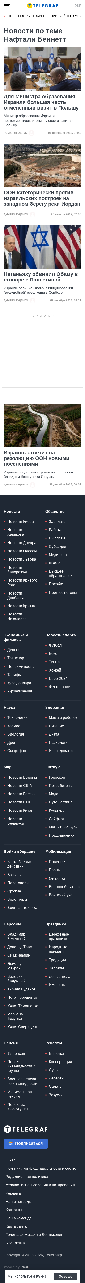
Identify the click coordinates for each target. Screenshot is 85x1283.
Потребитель (60, 786)
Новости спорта (60, 635)
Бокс (53, 654)
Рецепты (53, 1043)
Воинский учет (61, 895)
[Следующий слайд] (80, 16)
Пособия (56, 584)
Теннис (55, 662)
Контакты (14, 1210)
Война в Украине (19, 852)
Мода (53, 794)
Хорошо (65, 1276)
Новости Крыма (21, 606)
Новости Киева (20, 522)
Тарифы (14, 675)
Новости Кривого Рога (22, 582)
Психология (59, 743)
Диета (54, 734)
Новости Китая (20, 810)
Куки (40, 1276)
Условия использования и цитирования (40, 1185)
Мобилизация (58, 852)
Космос (13, 726)
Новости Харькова (15, 532)
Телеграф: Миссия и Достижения (34, 1235)
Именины (57, 985)
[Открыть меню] (7, 6)
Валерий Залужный (16, 978)
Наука (9, 707)
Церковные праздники (59, 936)
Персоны (12, 924)
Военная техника (22, 908)
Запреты (56, 968)
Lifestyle (52, 767)
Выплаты (57, 538)
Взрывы (14, 875)
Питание (56, 726)
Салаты (56, 1086)
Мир (8, 767)
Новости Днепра (21, 543)
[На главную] (42, 6)
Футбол (55, 645)
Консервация (60, 1062)
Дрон (11, 743)
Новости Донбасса (15, 595)
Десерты (56, 1078)
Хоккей (55, 670)
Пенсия (11, 1043)
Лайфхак (56, 819)
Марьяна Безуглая (15, 1016)
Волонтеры (17, 899)
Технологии (17, 718)
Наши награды (19, 1202)
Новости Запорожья (17, 570)
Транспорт (16, 658)
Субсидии (57, 547)
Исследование (62, 751)
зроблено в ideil (16, 1267)
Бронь (54, 870)
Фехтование (59, 687)
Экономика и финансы (16, 637)
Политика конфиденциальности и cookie (41, 1168)
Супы (54, 1070)
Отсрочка (57, 878)
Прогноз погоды (63, 593)
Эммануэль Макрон (17, 966)
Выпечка (56, 1053)
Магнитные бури (63, 827)
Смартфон (16, 751)
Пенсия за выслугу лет (17, 1107)
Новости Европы (22, 777)
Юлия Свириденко (23, 1027)
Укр (78, 6)
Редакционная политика (27, 1177)
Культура (56, 810)
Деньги (13, 650)
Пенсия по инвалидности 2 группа (21, 1066)
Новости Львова (21, 559)
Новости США (19, 786)
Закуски (56, 1095)
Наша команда (19, 1218)
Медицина (58, 555)
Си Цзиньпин (18, 955)
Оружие (14, 891)
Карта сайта (16, 1226)
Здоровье (54, 707)
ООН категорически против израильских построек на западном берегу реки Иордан (42, 198)
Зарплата (57, 522)
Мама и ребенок (63, 718)
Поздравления (62, 835)
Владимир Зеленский (16, 936)
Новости (12, 511)
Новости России (21, 794)
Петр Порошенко (22, 997)
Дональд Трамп (20, 947)
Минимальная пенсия (19, 1094)
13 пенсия (16, 1053)
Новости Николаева (17, 616)
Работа (55, 530)
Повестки (57, 862)
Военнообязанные (65, 887)
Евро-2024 (58, 678)
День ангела (59, 976)
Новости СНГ (19, 802)
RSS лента (15, 1243)
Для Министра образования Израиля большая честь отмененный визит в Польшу (41, 102)
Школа (54, 563)
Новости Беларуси (15, 821)
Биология (15, 734)
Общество (55, 511)
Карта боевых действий (19, 864)
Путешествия (60, 802)
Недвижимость (20, 666)
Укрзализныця (19, 691)
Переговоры (18, 883)
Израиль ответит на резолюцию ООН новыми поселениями (36, 458)
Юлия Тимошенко (22, 1006)
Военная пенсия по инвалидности (22, 1081)
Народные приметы (58, 949)
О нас (11, 1160)
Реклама (13, 1193)
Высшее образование (60, 573)
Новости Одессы (22, 551)
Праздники (55, 924)
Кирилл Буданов (21, 989)
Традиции (57, 960)
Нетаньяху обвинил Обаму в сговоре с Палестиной (41, 277)
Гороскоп (57, 777)
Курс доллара (19, 683)
